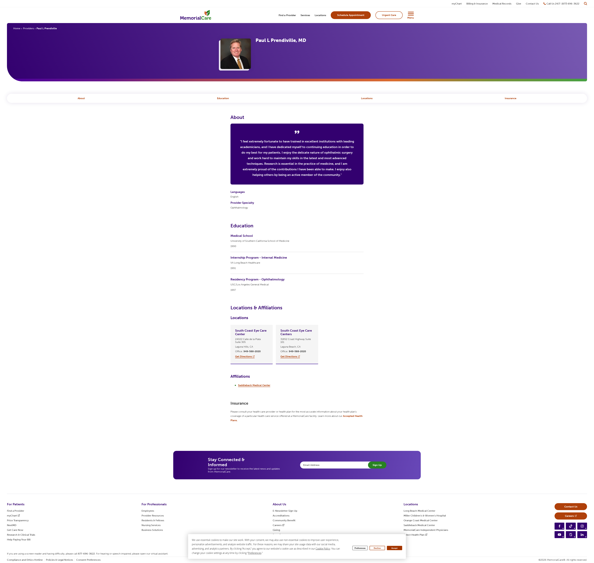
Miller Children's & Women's (425, 515)
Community (284, 520)
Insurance (510, 98)
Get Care (15, 530)
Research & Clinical (21, 534)
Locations (366, 98)
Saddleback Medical (419, 525)
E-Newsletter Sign (285, 510)
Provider (153, 515)
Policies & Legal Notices (59, 559)
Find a (15, 510)
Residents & (153, 520)
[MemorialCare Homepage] (195, 15)
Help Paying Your (18, 539)
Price (18, 520)
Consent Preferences (88, 559)
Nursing (151, 525)
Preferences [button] (254, 553)
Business (152, 530)
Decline (377, 548)
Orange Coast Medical (421, 520)
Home (16, 28)
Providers (28, 28)
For (15, 504)
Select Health (414, 534)
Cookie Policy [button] (323, 548)
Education (223, 98)
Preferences (360, 548)
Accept (394, 548)
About (81, 98)
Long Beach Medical (419, 510)
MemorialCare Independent (426, 530)
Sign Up (377, 465)
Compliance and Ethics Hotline (25, 559)
